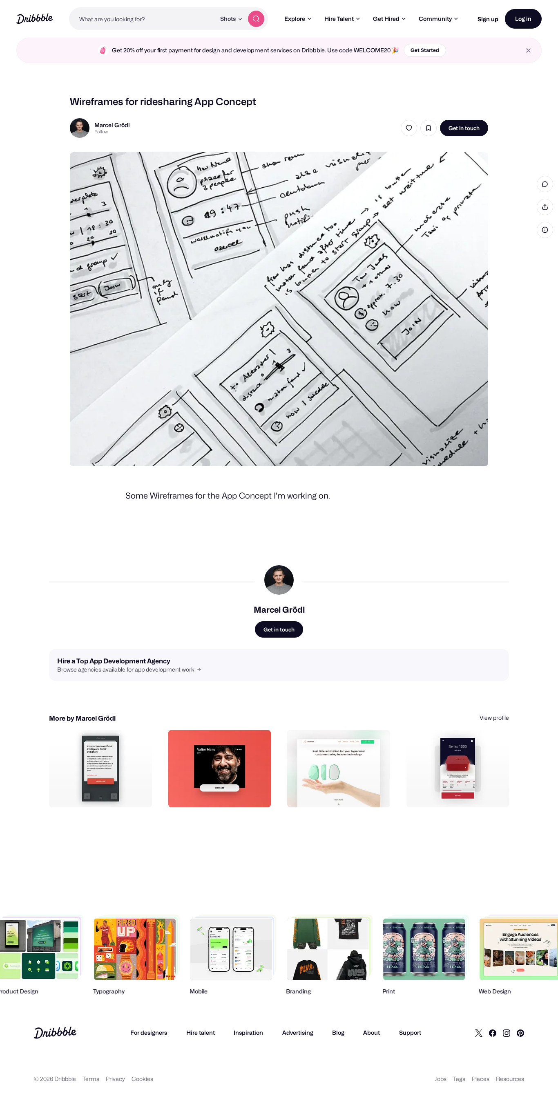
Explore (294, 18)
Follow (101, 132)
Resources (510, 1078)
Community (435, 18)
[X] (478, 1032)
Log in (523, 18)
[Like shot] (409, 128)
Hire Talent (339, 18)
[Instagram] (506, 1032)
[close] (528, 50)
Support (410, 1032)
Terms (91, 1078)
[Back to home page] (34, 18)
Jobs (440, 1078)
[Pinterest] (520, 1032)
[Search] (256, 19)
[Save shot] (428, 128)
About (371, 1032)
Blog (338, 1032)
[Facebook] (492, 1032)
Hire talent (200, 1032)
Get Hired (386, 18)
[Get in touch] (104, 792)
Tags (459, 1078)
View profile (494, 717)
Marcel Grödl (112, 124)
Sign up (488, 19)
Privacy (115, 1078)
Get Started (425, 50)
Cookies (142, 1078)
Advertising (297, 1032)
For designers (148, 1032)
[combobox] (142, 19)
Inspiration (248, 1032)
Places (480, 1078)
